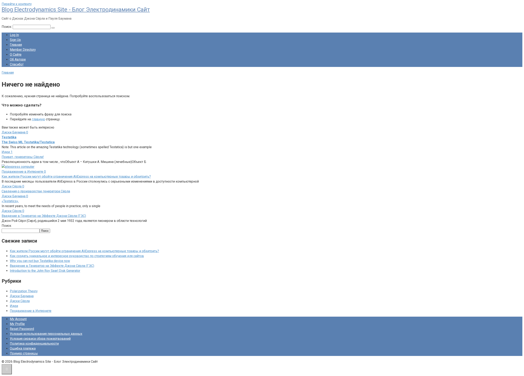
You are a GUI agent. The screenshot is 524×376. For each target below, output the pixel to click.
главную (38, 119)
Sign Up (15, 40)
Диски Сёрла (20, 301)
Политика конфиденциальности (34, 344)
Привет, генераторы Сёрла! (23, 157)
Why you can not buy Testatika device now (40, 261)
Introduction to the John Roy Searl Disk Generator (45, 271)
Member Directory (23, 50)
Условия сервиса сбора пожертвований (40, 339)
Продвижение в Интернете (30, 311)
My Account (18, 319)
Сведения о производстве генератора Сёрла (36, 191)
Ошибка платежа (23, 348)
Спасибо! (17, 64)
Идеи (14, 306)
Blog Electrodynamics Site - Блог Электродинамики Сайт (76, 9)
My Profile (17, 324)
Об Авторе (18, 59)
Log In (14, 35)
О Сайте (15, 54)
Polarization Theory (24, 291)
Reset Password (22, 329)
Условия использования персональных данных (46, 334)
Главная (16, 45)
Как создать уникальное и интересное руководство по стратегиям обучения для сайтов (77, 256)
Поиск (6, 226)
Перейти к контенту (17, 4)
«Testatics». (10, 201)
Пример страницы (24, 353)
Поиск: (7, 27)
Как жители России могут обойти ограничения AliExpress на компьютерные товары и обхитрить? (76, 176)
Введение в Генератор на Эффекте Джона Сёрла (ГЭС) (44, 216)
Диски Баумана (22, 296)
